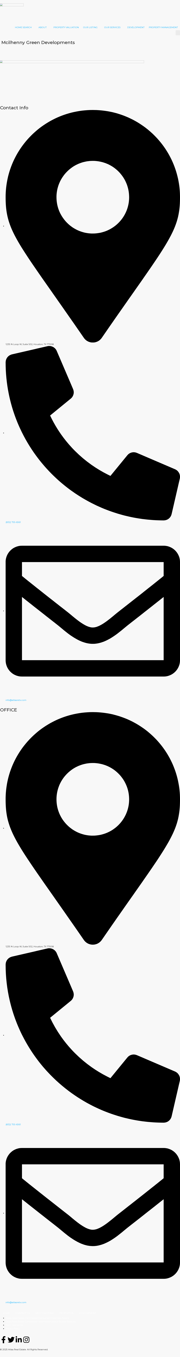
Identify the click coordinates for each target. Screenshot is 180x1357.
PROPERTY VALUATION (66, 27)
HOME (6, 1313)
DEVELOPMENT (136, 27)
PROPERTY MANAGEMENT (163, 27)
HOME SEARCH (23, 27)
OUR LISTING (90, 27)
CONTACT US (23, 1313)
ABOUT (43, 27)
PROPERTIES (66, 1313)
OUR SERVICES (112, 27)
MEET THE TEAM (44, 1313)
